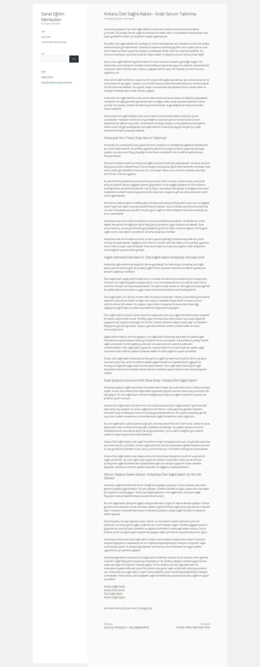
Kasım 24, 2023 (115, 18)
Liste (43, 31)
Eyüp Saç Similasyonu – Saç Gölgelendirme (126, 627)
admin (131, 18)
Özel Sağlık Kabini (113, 593)
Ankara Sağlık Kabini (114, 586)
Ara (42, 53)
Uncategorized (144, 608)
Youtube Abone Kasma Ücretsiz (53, 42)
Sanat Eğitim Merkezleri (52, 16)
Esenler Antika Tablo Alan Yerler (193, 627)
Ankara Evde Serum (114, 590)
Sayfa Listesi (46, 37)
